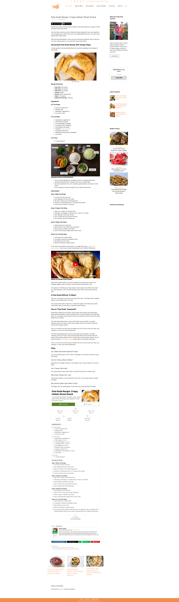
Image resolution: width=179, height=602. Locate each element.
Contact (81, 599)
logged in (61, 589)
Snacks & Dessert (101, 6)
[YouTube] (80, 1)
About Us (120, 6)
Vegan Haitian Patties (66, 339)
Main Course (68, 6)
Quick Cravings (90, 6)
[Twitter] (77, 1)
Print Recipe (67, 23)
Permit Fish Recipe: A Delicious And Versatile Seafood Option (66, 548)
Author (53, 526)
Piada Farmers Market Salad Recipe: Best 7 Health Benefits (75, 572)
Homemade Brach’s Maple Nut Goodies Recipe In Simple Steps (119, 191)
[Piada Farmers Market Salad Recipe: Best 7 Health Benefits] (75, 566)
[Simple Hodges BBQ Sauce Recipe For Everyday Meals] (56, 566)
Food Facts (112, 6)
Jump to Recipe (57, 23)
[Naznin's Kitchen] (56, 6)
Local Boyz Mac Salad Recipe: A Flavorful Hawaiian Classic (93, 572)
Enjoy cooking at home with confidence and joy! (98, 1)
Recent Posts (59, 526)
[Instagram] (83, 1)
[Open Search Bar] (126, 6)
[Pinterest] (74, 1)
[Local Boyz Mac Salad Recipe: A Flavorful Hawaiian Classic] (94, 565)
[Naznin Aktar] (55, 533)
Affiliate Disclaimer (95, 599)
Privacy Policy (87, 599)
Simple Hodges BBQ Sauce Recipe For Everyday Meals (55, 571)
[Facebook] (71, 1)
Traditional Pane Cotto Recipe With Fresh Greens (63, 547)
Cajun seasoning (65, 129)
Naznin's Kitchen (76, 530)
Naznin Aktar (62, 528)
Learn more (114, 56)
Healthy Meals (79, 6)
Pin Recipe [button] (88, 404)
